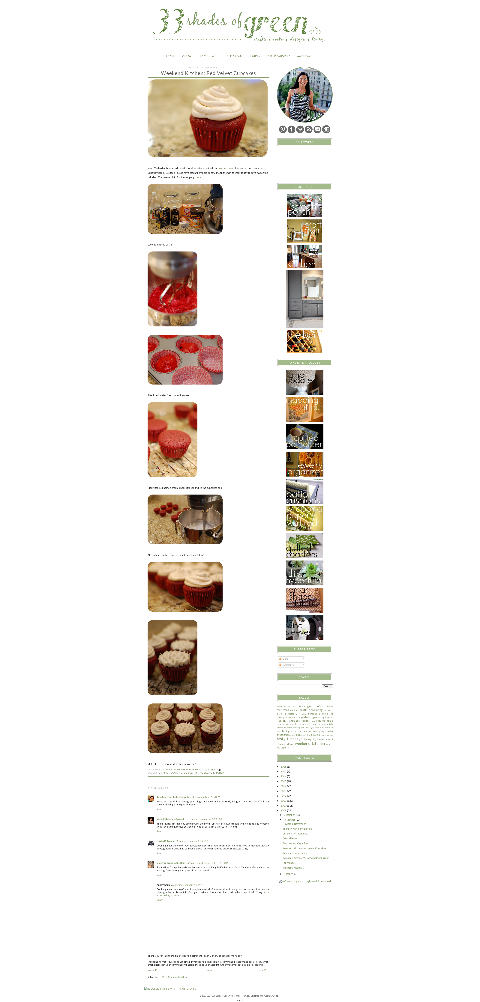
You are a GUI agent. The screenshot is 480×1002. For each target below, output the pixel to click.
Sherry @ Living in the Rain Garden (175, 862)
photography (284, 734)
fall (331, 713)
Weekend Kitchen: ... (293, 867)
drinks (325, 713)
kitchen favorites (284, 728)
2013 (283, 790)
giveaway (318, 717)
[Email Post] (218, 769)
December (290, 814)
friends (288, 717)
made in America (324, 727)
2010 (283, 805)
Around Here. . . (291, 838)
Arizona (292, 706)
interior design (320, 724)
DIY (298, 713)
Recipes (254, 55)
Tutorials (233, 55)
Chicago (329, 707)
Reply (160, 808)
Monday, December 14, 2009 (192, 841)
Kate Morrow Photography (171, 796)
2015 (283, 781)
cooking (176, 773)
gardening (306, 717)
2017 (283, 771)
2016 (283, 776)
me (278, 731)
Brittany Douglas (272, 996)
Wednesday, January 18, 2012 (187, 884)
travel (320, 739)
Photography (278, 55)
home (322, 720)
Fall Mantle (289, 862)
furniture (296, 717)
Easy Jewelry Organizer (295, 843)
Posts (284, 658)
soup (323, 735)
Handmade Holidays (299, 720)
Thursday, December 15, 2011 (212, 862)
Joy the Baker (225, 168)
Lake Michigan (308, 728)
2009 (283, 810)
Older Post (263, 970)
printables (297, 734)
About (187, 55)
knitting (296, 727)
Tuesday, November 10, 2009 (205, 819)
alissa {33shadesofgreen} (170, 819)
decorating (316, 710)
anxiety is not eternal (173, 895)
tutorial (329, 739)
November (290, 819)
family (281, 717)
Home (171, 55)
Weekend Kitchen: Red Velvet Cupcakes (304, 848)
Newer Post (154, 970)
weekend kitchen (212, 773)
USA (279, 744)
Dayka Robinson (166, 841)
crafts (304, 710)
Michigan (287, 731)
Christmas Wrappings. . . (296, 833)
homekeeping (288, 724)
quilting (306, 735)
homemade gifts (303, 724)
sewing (315, 734)
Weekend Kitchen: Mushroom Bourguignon (306, 857)
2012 (283, 795)
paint (315, 731)
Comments (287, 664)
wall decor (288, 743)
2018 (283, 766)
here (198, 177)
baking (164, 773)
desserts (191, 773)
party (321, 731)
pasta (329, 731)
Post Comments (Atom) (175, 977)
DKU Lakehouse (311, 713)
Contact (304, 55)
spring (330, 734)
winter (329, 744)
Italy (331, 724)
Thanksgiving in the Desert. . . (298, 828)
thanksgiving (310, 739)
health (314, 721)
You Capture (283, 747)
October (288, 873)
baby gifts (305, 706)
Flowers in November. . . (295, 823)
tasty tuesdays (289, 738)
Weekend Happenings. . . (296, 853)
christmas (283, 710)
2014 (283, 786)
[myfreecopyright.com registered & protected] (305, 881)
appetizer (281, 706)
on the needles (302, 731)
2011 (283, 800)
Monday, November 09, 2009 (203, 796)
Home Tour (209, 55)
